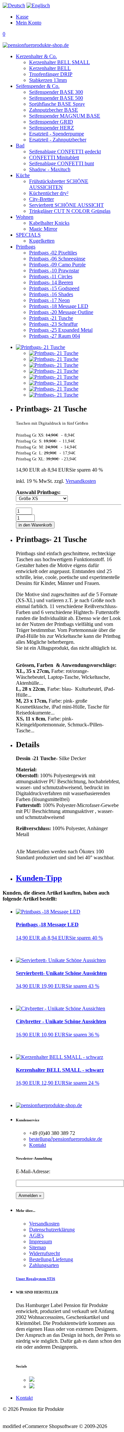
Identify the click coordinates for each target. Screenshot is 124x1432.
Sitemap (37, 1247)
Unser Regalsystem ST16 (35, 1279)
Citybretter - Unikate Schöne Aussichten (61, 1021)
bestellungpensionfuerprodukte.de (65, 1139)
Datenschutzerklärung (52, 1229)
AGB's (36, 1235)
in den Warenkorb (35, 524)
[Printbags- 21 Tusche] (53, 353)
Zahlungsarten (44, 1265)
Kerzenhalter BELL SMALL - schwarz (60, 1070)
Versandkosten (80, 481)
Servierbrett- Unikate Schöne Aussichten (61, 973)
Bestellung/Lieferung (51, 1259)
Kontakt (37, 1145)
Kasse (22, 16)
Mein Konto (28, 22)
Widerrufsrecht (44, 1253)
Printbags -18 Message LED (47, 924)
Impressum (40, 1241)
